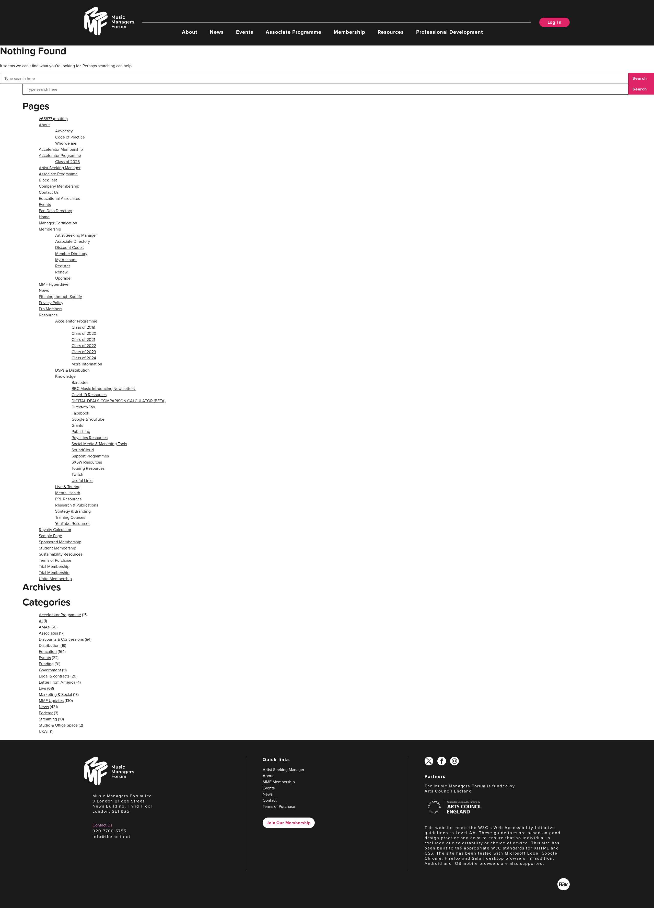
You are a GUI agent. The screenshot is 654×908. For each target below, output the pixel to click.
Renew (61, 272)
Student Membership (57, 548)
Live (42, 688)
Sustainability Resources (60, 554)
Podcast (46, 713)
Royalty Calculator (55, 529)
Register (62, 266)
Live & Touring (67, 486)
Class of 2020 (84, 333)
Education (48, 651)
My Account (66, 259)
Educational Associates (59, 198)
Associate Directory (72, 241)
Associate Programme (293, 31)
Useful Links (82, 480)
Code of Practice (70, 137)
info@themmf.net (111, 836)
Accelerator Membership (61, 149)
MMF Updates (51, 700)
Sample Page (50, 535)
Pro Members (50, 309)
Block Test (48, 180)
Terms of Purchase (55, 560)
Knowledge (65, 376)
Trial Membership (54, 566)
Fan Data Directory (55, 210)
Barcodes (80, 382)
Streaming (48, 719)
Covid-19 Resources (89, 394)
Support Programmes (90, 456)
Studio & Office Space (58, 725)
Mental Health (67, 493)
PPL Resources (68, 499)
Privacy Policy (51, 302)
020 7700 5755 (109, 831)
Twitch (77, 474)
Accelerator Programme (60, 155)
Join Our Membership (288, 823)
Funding (46, 663)
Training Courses (70, 517)
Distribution (49, 645)
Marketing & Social (55, 694)
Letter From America (57, 682)
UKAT (44, 731)
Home (44, 217)
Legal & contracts (54, 676)
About (189, 31)
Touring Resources (88, 468)
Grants (77, 425)
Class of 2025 (67, 161)
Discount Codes (69, 247)
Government (50, 670)
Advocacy (64, 131)
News (217, 31)
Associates (48, 633)
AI (41, 621)
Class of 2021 (83, 339)
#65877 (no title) (53, 118)
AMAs (44, 627)
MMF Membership (279, 782)
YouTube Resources (72, 523)
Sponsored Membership (60, 542)
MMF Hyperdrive (53, 284)
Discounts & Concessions (61, 639)
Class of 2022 (84, 345)
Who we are (65, 143)
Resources (391, 31)
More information (87, 364)
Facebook (80, 413)
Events (244, 31)
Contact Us (49, 192)
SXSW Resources (87, 462)
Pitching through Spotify (60, 296)
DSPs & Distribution (72, 370)
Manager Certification (58, 223)
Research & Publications (76, 505)
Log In (554, 22)
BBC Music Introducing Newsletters (104, 388)
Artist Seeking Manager (59, 167)
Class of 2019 (83, 327)
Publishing (81, 431)
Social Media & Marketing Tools (99, 443)
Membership (349, 31)
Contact (270, 800)
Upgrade (63, 278)
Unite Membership (55, 578)
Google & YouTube (88, 419)
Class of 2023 (84, 351)
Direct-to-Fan (83, 407)
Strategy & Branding (73, 511)
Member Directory (71, 253)
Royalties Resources (90, 437)
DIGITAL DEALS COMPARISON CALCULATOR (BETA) (119, 401)
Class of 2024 (84, 358)
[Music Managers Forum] (109, 783)
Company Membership (59, 186)
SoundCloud (83, 450)
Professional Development (449, 31)
